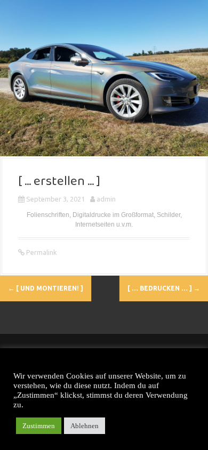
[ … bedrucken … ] (163, 288)
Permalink (41, 252)
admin (106, 199)
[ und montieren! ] (45, 288)
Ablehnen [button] (84, 426)
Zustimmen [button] (38, 426)
